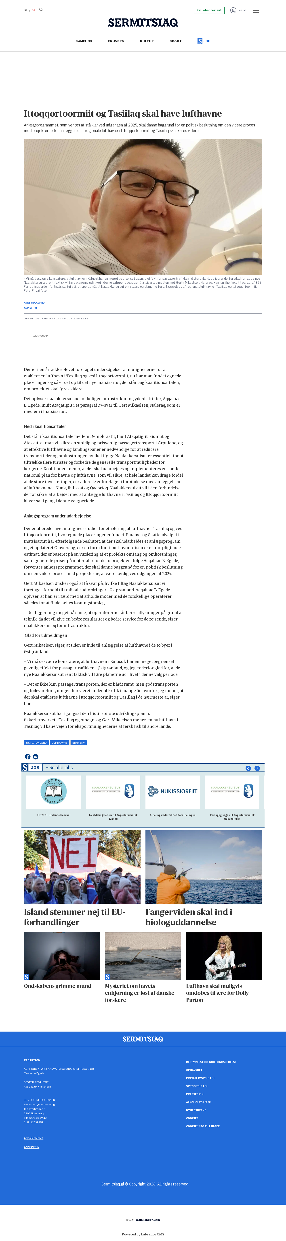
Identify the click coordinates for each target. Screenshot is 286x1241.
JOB (207, 41)
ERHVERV (116, 41)
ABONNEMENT (33, 1138)
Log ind (242, 10)
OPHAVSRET (194, 1070)
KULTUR (147, 41)
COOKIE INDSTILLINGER (203, 1126)
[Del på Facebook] (27, 756)
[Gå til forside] (143, 22)
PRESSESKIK (195, 1094)
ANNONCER (31, 1147)
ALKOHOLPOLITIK (198, 1102)
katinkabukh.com (147, 1220)
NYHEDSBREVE (196, 1110)
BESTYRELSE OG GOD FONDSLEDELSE (211, 1062)
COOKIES (192, 1118)
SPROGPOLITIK (197, 1086)
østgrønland (36, 742)
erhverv (78, 742)
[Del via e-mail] (35, 756)
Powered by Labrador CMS (143, 1234)
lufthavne (59, 742)
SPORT (176, 41)
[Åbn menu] (254, 10)
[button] (248, 768)
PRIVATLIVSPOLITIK (200, 1078)
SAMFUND (84, 41)
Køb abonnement (209, 10)
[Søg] (41, 10)
